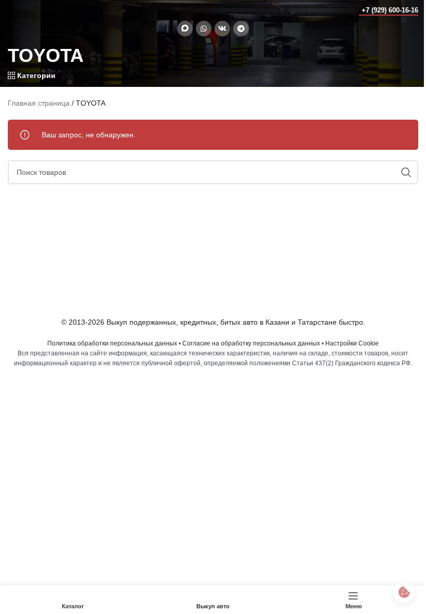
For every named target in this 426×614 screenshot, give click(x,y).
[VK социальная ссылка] (222, 28)
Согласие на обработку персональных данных (251, 343)
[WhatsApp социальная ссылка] (203, 28)
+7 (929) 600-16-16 (390, 10)
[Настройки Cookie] (404, 592)
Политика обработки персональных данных (112, 343)
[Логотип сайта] (28, 10)
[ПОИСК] (406, 172)
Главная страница (39, 103)
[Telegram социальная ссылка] (241, 28)
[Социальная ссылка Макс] (185, 28)
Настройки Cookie (352, 343)
